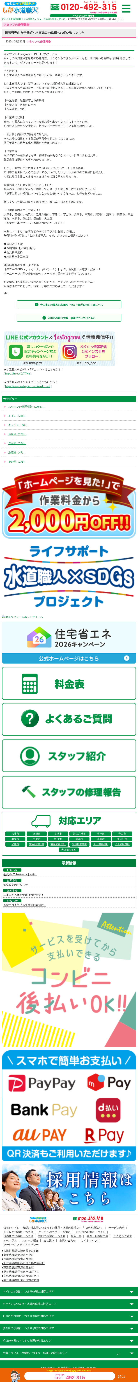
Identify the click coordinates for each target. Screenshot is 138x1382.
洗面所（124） (17, 443)
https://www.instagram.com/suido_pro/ (27, 386)
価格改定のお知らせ (15, 884)
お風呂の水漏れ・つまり (91, 1232)
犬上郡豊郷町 (100, 844)
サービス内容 (117, 1227)
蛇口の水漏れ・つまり (51, 1236)
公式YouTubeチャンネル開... (20, 874)
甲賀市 (36, 839)
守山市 (122, 833)
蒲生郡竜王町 (58, 844)
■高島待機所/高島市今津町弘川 (20, 1275)
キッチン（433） (18, 425)
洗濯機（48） (16, 452)
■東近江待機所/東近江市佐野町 (20, 1280)
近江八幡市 (79, 833)
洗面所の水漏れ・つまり (18, 1236)
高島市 (101, 839)
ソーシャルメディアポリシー (21, 1244)
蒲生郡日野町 (36, 844)
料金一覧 (76, 1236)
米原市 (15, 844)
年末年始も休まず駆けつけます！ (23, 895)
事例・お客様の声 (97, 1236)
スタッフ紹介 (30, 1240)
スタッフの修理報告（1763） (26, 406)
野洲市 (58, 839)
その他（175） (17, 461)
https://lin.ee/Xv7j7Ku (17, 373)
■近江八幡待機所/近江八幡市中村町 (23, 1263)
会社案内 (49, 1240)
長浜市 (58, 833)
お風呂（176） (17, 434)
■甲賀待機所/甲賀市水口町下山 (20, 1271)
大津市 (15, 833)
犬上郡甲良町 (122, 844)
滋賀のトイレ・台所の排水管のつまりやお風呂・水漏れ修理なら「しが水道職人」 (53, 1227)
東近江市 (122, 839)
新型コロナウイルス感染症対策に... (24, 905)
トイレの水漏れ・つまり (18, 1232)
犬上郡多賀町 (68, 849)
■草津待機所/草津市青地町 (18, 1267)
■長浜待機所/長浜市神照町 (18, 1259)
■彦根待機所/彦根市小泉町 (18, 1254)
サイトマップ (89, 1240)
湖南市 (79, 839)
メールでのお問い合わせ (83, 16)
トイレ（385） (17, 415)
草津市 (101, 833)
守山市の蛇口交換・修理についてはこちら (72, 318)
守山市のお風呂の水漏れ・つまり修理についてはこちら (71, 304)
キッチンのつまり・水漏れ (54, 1232)
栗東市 (15, 839)
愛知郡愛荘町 (79, 844)
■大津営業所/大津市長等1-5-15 (20, 1250)
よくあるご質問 (122, 1236)
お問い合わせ (68, 1240)
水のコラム (10, 1240)
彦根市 (36, 833)
